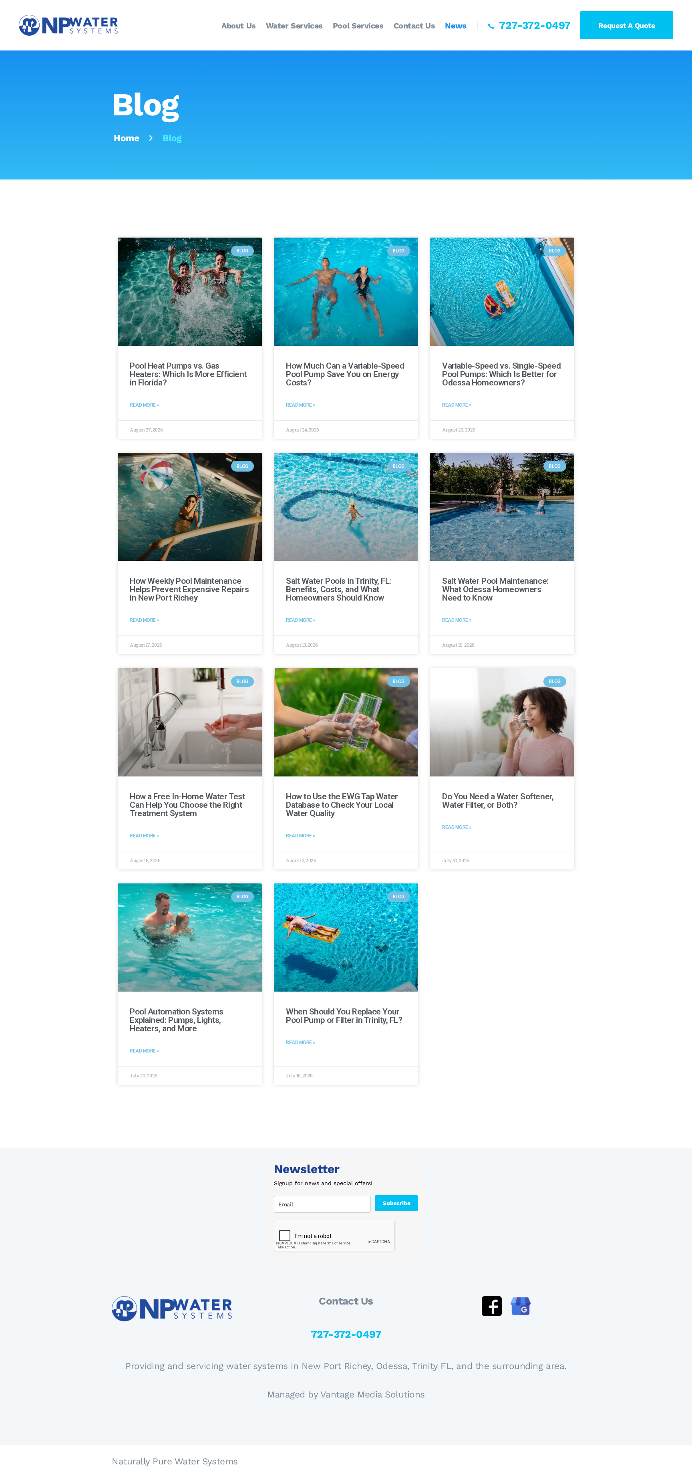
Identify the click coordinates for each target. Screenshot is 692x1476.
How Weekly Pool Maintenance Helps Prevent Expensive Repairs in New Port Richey (189, 589)
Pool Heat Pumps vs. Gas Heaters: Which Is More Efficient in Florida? (188, 374)
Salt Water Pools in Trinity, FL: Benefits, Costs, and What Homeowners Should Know (338, 589)
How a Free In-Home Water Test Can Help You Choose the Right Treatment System (187, 805)
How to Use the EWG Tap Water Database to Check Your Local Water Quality (342, 805)
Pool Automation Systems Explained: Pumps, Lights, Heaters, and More (176, 1020)
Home (126, 138)
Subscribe (396, 1203)
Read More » (144, 405)
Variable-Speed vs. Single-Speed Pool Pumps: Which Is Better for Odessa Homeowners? (501, 374)
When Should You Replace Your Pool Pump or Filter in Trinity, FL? (344, 1016)
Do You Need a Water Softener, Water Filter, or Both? (497, 800)
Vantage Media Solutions (372, 1394)
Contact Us (346, 1301)
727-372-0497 (346, 1334)
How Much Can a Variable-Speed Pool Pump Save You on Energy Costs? (345, 374)
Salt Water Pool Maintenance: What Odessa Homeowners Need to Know (495, 589)
